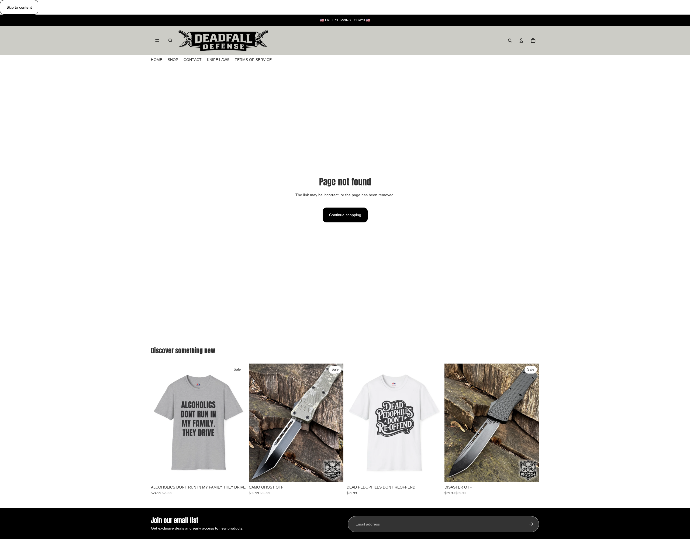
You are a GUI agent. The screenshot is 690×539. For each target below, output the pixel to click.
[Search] (170, 40)
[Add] (335, 474)
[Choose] (237, 474)
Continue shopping (345, 215)
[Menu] (157, 41)
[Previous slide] (159, 423)
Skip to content (19, 7)
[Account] (521, 40)
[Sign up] (531, 524)
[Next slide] (237, 423)
